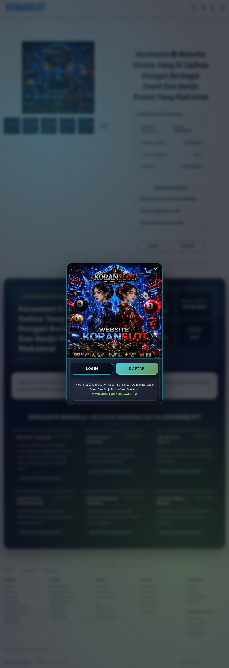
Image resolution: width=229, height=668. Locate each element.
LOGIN (92, 368)
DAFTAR (137, 368)
